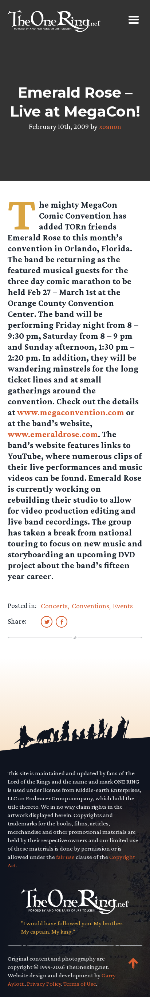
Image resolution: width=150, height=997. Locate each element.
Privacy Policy (44, 983)
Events (123, 606)
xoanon (110, 126)
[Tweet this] (46, 621)
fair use (65, 856)
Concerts (54, 606)
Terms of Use (79, 983)
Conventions (90, 606)
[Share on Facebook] (61, 621)
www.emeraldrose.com (53, 434)
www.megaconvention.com (70, 412)
